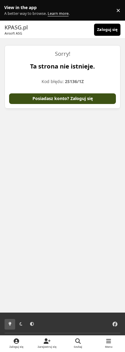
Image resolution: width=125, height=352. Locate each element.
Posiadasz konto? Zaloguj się (62, 98)
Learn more (11, 10)
